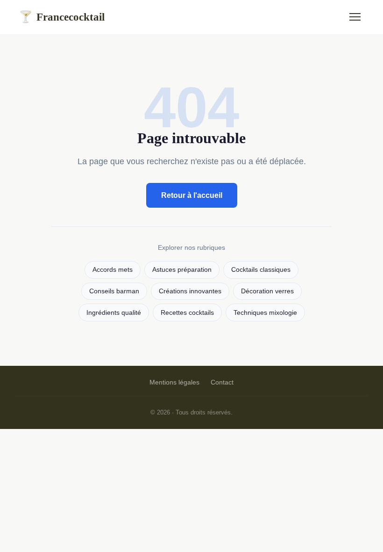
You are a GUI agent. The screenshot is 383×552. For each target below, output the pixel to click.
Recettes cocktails (187, 312)
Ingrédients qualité (113, 312)
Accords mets (112, 269)
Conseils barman (114, 291)
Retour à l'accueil (191, 195)
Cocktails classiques (261, 269)
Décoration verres (267, 291)
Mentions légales (174, 382)
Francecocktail (62, 17)
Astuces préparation (182, 269)
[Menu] (355, 16)
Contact (222, 382)
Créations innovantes (190, 291)
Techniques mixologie (265, 312)
